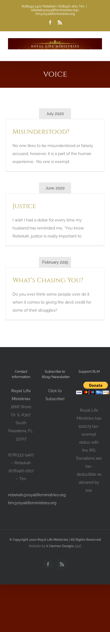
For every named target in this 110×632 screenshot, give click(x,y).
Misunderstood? (41, 132)
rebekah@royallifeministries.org (37, 494)
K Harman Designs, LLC (63, 546)
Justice (24, 206)
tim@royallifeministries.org (32, 502)
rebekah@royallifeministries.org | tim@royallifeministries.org (55, 12)
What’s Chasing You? (48, 280)
